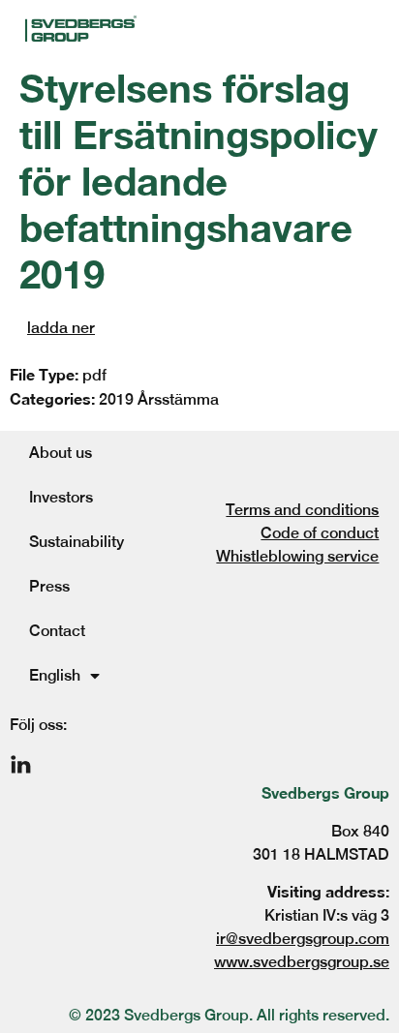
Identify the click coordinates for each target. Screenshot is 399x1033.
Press (49, 586)
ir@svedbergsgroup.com (302, 938)
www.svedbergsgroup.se (301, 962)
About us (60, 452)
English (54, 675)
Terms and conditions (302, 510)
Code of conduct (320, 533)
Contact (57, 631)
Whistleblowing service (297, 556)
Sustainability (76, 541)
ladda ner (61, 328)
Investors (61, 497)
